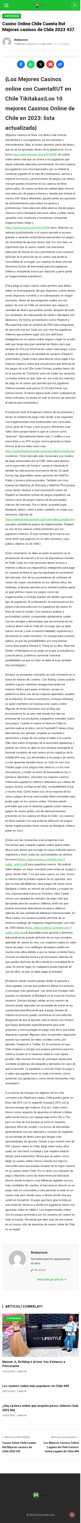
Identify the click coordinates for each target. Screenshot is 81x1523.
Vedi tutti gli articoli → (52, 1279)
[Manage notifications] (72, 1515)
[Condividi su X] (40, 64)
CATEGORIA (12, 16)
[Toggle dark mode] (74, 5)
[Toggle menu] (6, 5)
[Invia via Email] (50, 64)
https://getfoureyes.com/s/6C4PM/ (34, 154)
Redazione (39, 1252)
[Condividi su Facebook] (21, 64)
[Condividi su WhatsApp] (31, 64)
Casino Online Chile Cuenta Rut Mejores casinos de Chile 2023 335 (19, 1447)
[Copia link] (60, 64)
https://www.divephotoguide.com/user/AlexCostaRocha (40, 451)
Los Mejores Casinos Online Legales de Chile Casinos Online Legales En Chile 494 (61, 1447)
